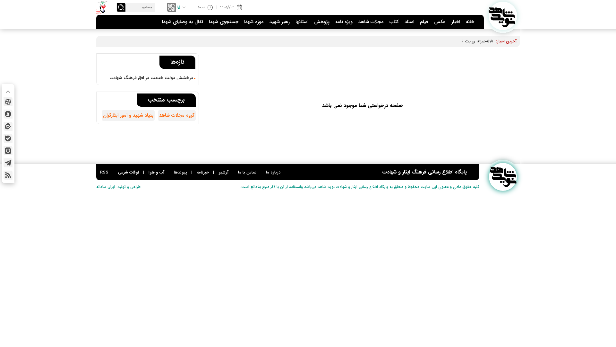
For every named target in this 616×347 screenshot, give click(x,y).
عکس (440, 22)
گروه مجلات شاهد (176, 115)
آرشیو (223, 172)
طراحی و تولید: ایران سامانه (118, 187)
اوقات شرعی (128, 172)
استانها (301, 22)
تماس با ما (247, 172)
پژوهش (321, 22)
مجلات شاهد (371, 22)
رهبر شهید (280, 22)
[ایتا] (8, 126)
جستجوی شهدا (223, 22)
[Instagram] (8, 150)
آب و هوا (156, 172)
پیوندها (180, 172)
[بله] (8, 138)
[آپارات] (8, 101)
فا (178, 7)
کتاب (394, 22)
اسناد (409, 22)
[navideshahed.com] (503, 16)
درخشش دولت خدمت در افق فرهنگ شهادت (151, 77)
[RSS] (8, 175)
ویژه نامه (344, 22)
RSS (104, 172)
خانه (470, 22)
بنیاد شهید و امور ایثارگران (128, 115)
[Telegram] (8, 162)
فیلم (424, 22)
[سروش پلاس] (8, 114)
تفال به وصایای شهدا (182, 22)
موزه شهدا (254, 22)
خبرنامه (203, 172)
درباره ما (273, 172)
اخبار (455, 22)
